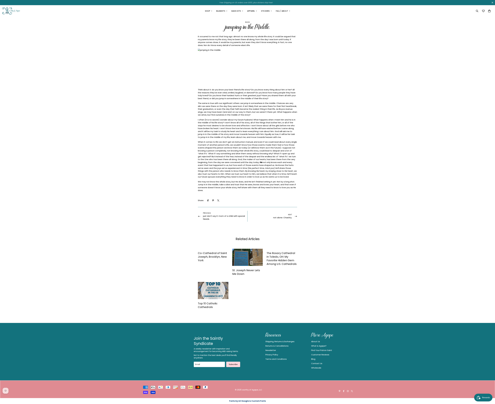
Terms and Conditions (276, 359)
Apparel (251, 11)
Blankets (220, 11)
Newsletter (270, 350)
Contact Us (316, 363)
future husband (245, 119)
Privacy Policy (271, 354)
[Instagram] (348, 391)
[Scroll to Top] (490, 390)
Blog (247, 22)
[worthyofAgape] (11, 11)
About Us (315, 341)
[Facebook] (207, 200)
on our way (237, 112)
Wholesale (316, 367)
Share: (201, 200)
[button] (489, 11)
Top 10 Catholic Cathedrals (207, 305)
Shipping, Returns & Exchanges (279, 341)
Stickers (265, 11)
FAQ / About (282, 11)
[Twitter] (218, 200)
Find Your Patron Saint (321, 350)
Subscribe (233, 364)
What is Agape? (318, 345)
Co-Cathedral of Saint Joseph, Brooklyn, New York (212, 256)
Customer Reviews (320, 354)
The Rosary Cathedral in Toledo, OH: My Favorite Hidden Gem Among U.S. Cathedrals (282, 258)
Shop (207, 11)
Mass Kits (236, 11)
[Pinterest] (213, 200)
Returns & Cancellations (276, 345)
